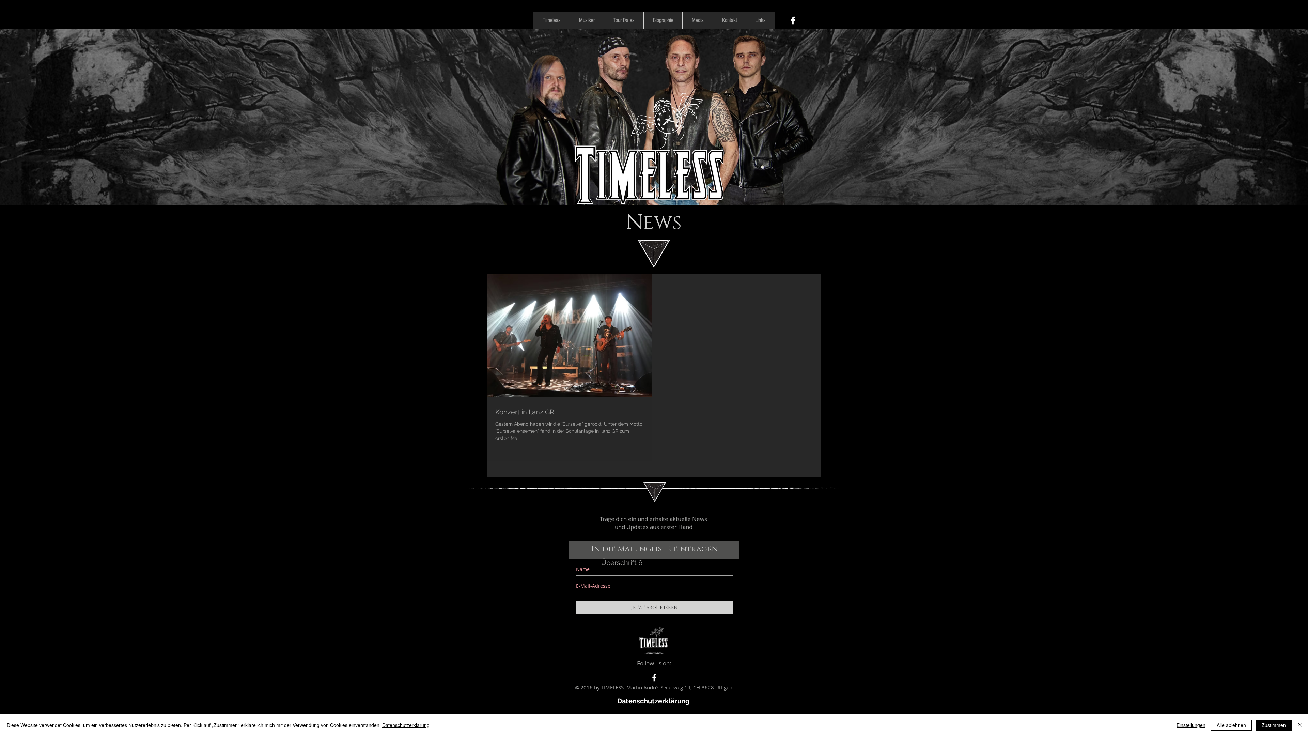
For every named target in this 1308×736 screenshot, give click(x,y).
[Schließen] (1300, 725)
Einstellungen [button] (1191, 725)
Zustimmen (1274, 725)
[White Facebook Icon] (793, 20)
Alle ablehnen (1231, 725)
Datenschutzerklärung (406, 725)
